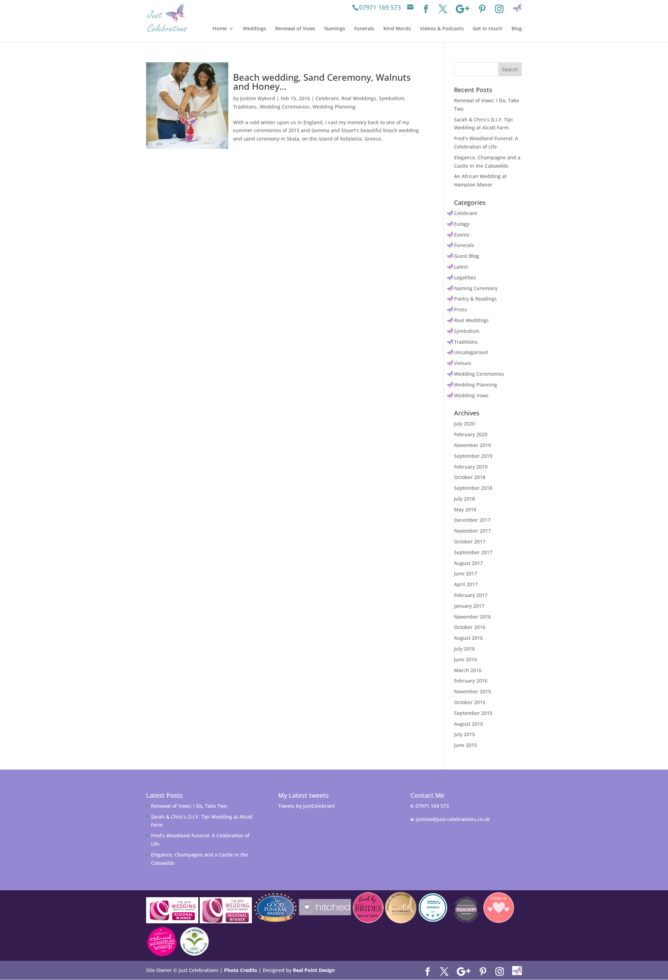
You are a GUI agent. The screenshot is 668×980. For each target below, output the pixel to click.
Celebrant (327, 98)
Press (460, 309)
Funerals (364, 29)
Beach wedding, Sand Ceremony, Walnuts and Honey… (322, 82)
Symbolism (391, 98)
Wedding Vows (471, 395)
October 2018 (469, 477)
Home (220, 29)
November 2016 (472, 616)
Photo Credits (240, 970)
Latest (461, 266)
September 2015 (473, 713)
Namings (334, 29)
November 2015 (472, 691)
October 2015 (469, 702)
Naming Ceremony (476, 288)
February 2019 (470, 466)
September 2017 (473, 552)
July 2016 (464, 648)
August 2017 (468, 563)
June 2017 (465, 573)
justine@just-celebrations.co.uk (453, 819)
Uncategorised (471, 352)
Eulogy (461, 224)
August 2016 (468, 638)
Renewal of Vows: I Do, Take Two (189, 806)
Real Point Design (314, 970)
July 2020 (464, 423)
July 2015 (464, 734)
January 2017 (469, 606)
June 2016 (465, 659)
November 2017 (472, 530)
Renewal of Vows (295, 29)
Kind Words (397, 29)
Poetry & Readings (475, 298)
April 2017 (466, 584)
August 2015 (468, 723)
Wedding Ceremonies (285, 106)
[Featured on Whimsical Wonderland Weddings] (161, 941)
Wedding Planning (334, 106)
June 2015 (465, 745)
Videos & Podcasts (442, 29)
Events (461, 234)
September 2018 (473, 488)
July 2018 (464, 498)
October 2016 (469, 627)
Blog (516, 29)
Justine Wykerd (257, 98)
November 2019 (472, 445)
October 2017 (469, 541)
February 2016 (470, 680)
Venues (462, 363)
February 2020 (470, 434)
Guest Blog (466, 256)
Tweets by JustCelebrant (306, 806)
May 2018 (465, 509)
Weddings (254, 29)
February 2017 (470, 595)
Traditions (245, 106)
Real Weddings (358, 98)
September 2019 (473, 456)
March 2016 (468, 670)
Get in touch (487, 29)
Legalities (465, 277)
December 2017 (472, 520)
